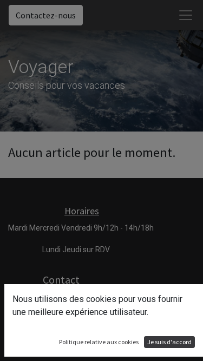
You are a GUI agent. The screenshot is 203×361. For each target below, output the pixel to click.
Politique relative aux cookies (99, 342)
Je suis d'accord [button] (169, 342)
